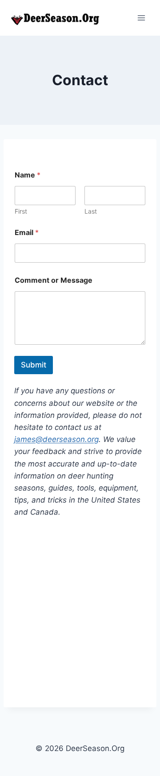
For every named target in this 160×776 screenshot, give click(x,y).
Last (90, 211)
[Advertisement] (80, 612)
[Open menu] (141, 18)
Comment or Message (53, 280)
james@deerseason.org (56, 439)
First (21, 211)
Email (27, 232)
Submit (33, 364)
